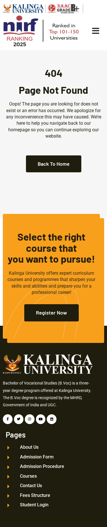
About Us (29, 447)
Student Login (34, 505)
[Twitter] (19, 419)
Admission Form (37, 457)
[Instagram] (30, 419)
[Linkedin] (51, 419)
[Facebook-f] (8, 419)
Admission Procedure (42, 466)
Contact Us (31, 485)
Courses (28, 476)
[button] (95, 31)
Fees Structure (35, 495)
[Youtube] (41, 419)
